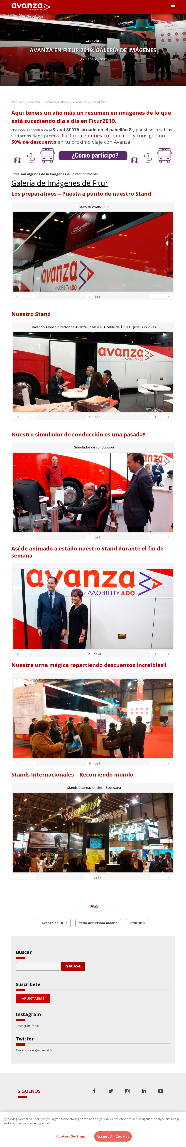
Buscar (74, 966)
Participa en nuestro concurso (97, 135)
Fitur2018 (137, 923)
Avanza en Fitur (54, 923)
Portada (17, 102)
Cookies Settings (71, 1136)
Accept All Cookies (113, 1136)
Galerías (92, 41)
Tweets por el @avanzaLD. (34, 1050)
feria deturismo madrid (98, 923)
